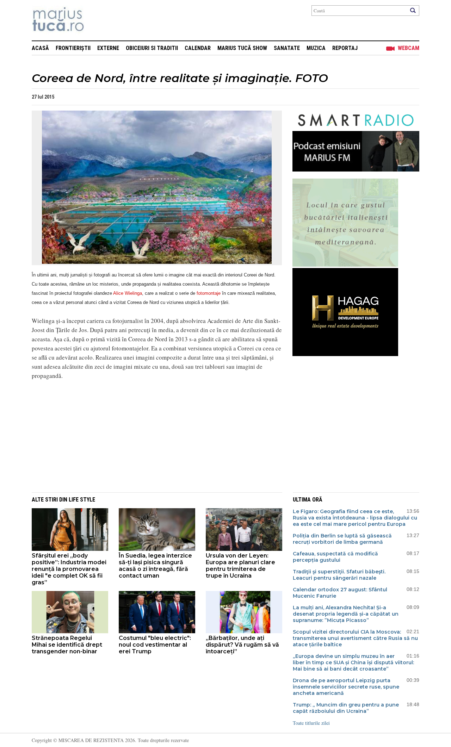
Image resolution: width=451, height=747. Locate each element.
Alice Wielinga (127, 293)
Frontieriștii (73, 48)
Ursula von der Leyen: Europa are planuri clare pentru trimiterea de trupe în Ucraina (240, 565)
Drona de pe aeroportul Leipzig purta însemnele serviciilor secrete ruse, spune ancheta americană (346, 686)
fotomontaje (209, 293)
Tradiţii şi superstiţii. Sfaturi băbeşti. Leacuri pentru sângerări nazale (339, 574)
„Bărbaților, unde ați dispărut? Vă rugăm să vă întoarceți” (242, 645)
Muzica (316, 48)
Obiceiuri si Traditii (152, 48)
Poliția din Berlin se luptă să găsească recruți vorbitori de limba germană (342, 539)
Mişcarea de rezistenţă (96, 20)
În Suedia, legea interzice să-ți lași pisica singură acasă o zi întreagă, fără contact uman (155, 565)
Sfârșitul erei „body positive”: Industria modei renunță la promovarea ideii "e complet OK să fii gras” (69, 569)
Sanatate (287, 48)
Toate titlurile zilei (311, 723)
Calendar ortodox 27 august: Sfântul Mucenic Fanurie (340, 592)
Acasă (40, 48)
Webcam (408, 48)
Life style (82, 499)
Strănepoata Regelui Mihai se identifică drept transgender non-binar (67, 645)
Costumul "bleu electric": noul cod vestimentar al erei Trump (155, 645)
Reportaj (345, 48)
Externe (108, 48)
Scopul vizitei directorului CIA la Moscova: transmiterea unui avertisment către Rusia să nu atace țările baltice (355, 638)
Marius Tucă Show (242, 48)
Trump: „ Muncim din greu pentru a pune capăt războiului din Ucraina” (346, 708)
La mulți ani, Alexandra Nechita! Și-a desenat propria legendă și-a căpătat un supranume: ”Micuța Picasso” (346, 613)
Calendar (198, 48)
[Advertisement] (151, 435)
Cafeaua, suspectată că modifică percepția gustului (335, 556)
